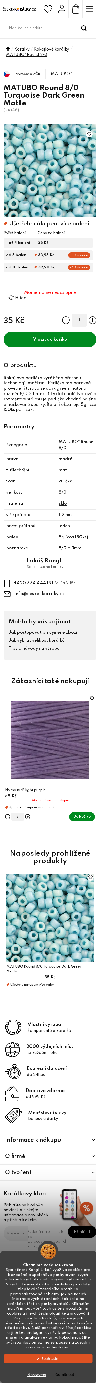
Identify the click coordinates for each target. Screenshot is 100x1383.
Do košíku (57, 339)
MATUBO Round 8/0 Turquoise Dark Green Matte (44, 969)
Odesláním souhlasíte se (47, 1239)
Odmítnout (64, 1374)
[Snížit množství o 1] (66, 320)
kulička (66, 481)
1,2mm (65, 515)
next (93, 729)
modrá (66, 459)
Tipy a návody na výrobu (34, 648)
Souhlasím (50, 1358)
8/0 (62, 492)
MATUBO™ (62, 74)
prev (6, 729)
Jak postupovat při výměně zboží (43, 632)
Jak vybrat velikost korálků (37, 640)
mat (63, 470)
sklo (63, 503)
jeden (64, 526)
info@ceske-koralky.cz (39, 594)
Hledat (83, 28)
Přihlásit (82, 1232)
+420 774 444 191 (34, 583)
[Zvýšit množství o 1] (92, 320)
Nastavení (36, 1374)
